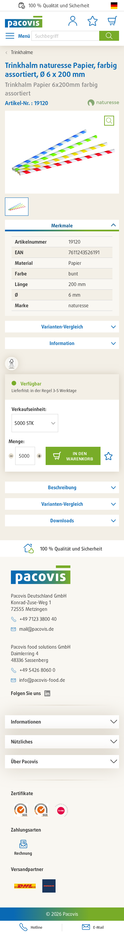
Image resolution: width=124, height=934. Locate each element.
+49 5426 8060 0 (37, 670)
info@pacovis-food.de (42, 680)
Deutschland (114, 6)
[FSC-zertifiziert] (11, 363)
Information (62, 343)
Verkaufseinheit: (29, 409)
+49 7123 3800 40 (38, 619)
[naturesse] (103, 103)
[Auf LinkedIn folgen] (47, 693)
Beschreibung (62, 487)
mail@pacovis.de (36, 629)
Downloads (62, 520)
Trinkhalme (22, 52)
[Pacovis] (23, 22)
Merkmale (62, 225)
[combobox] (65, 36)
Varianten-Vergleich (62, 326)
